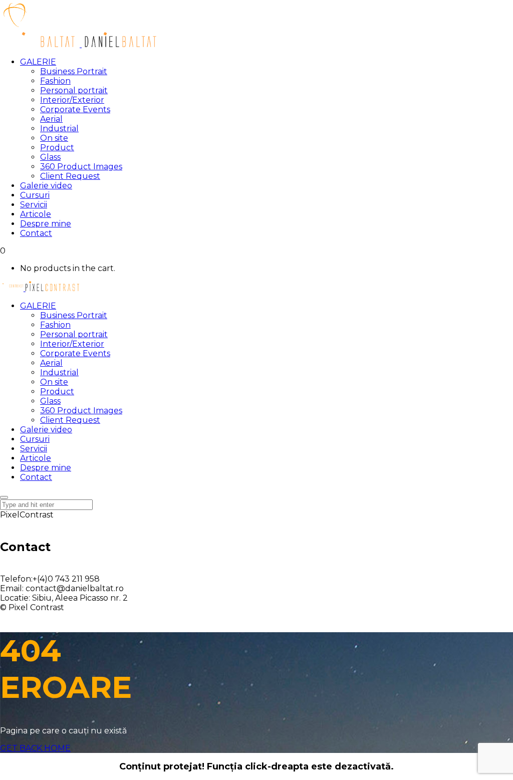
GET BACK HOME (35, 748)
